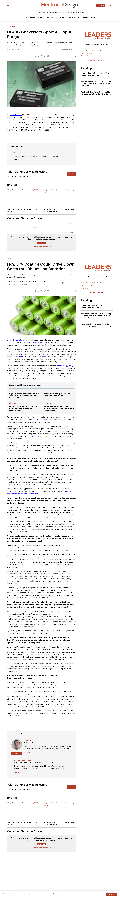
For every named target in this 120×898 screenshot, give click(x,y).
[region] (41, 228)
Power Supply (11, 26)
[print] (75, 56)
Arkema (43, 281)
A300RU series (16, 115)
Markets (41, 17)
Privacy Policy (57, 894)
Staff (8, 49)
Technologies (30, 17)
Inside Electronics (88, 17)
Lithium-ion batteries (14, 340)
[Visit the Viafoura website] (71, 232)
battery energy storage (65, 366)
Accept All (111, 894)
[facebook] (35, 56)
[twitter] (42, 56)
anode (20, 357)
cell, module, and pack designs (33, 342)
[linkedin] (38, 56)
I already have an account (42, 247)
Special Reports (73, 17)
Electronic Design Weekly (56, 17)
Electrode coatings (43, 419)
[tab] (12, 223)
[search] (11, 5)
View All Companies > (96, 60)
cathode (43, 357)
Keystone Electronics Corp (90, 50)
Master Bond (85, 53)
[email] (48, 56)
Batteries (10, 258)
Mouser (83, 56)
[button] (8, 5)
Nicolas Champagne (24, 281)
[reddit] (45, 56)
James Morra (12, 281)
